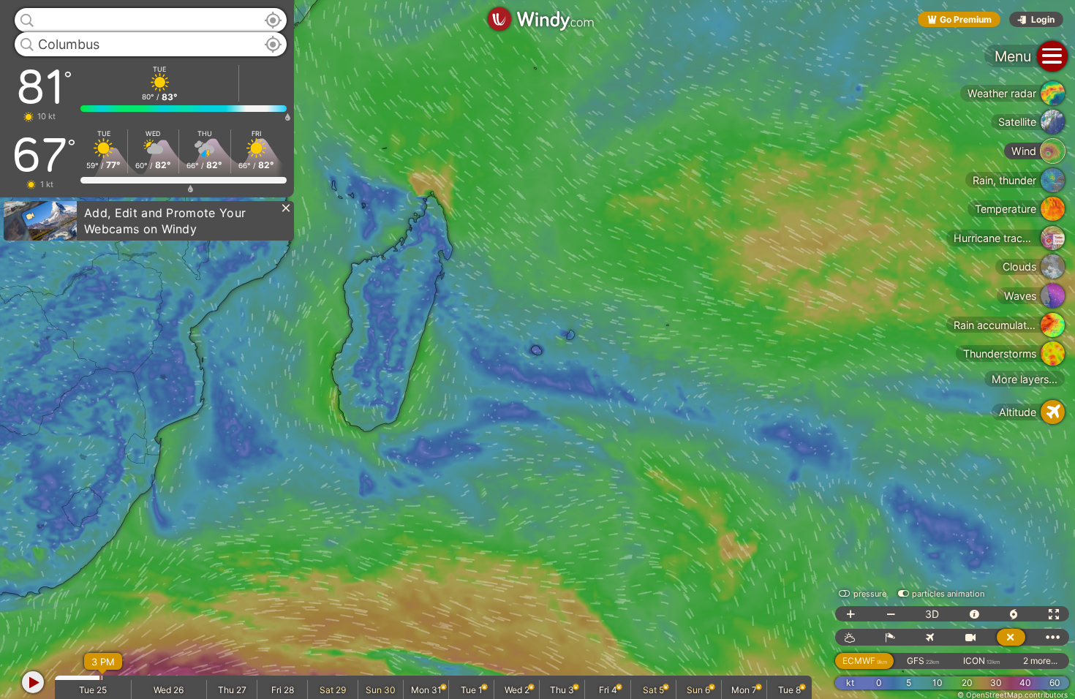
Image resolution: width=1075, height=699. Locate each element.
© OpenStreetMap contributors (1012, 694)
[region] (537, 349)
